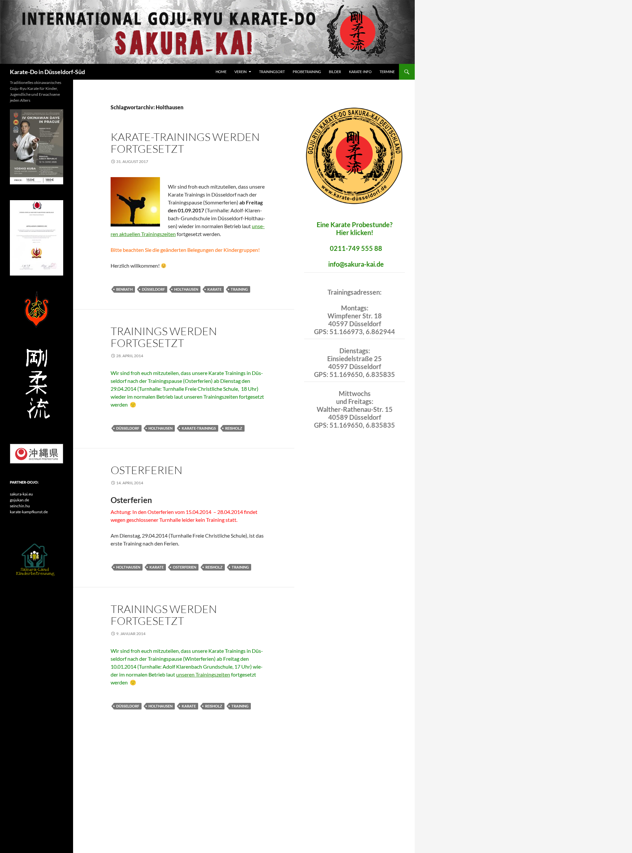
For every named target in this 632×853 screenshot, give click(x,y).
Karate (214, 289)
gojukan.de (19, 499)
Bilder (335, 71)
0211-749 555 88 (356, 248)
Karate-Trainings (199, 428)
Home (221, 71)
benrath (124, 289)
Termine (387, 71)
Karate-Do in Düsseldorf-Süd (47, 71)
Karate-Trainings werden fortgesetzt (185, 142)
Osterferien (146, 470)
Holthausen (186, 289)
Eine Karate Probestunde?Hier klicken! (354, 228)
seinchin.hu (20, 505)
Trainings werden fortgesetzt (164, 337)
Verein (240, 71)
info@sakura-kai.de (356, 264)
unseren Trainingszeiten (203, 674)
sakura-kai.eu (21, 494)
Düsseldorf (153, 289)
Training (239, 289)
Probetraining (307, 71)
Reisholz (233, 428)
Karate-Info (360, 71)
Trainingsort (272, 71)
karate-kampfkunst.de (29, 511)
